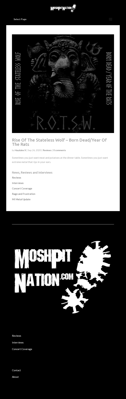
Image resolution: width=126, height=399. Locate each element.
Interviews (18, 182)
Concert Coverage (22, 188)
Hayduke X (20, 150)
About (15, 376)
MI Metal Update (21, 199)
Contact (16, 370)
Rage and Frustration (23, 193)
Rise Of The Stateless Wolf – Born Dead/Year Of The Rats (59, 142)
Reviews (47, 150)
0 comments (59, 150)
